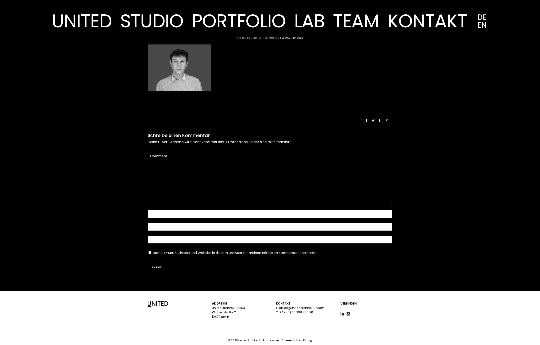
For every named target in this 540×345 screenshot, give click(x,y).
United (81, 21)
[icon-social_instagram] (348, 314)
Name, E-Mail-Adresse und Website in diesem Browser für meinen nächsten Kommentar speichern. (235, 252)
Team (356, 21)
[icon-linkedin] (343, 314)
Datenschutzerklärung (297, 340)
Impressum (271, 340)
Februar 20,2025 (292, 37)
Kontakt (427, 21)
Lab (309, 21)
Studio (151, 21)
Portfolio (239, 21)
